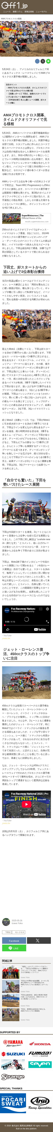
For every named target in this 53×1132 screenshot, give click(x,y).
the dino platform (29, 1129)
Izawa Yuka (16, 46)
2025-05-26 (16, 43)
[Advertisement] (23, 858)
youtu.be (6, 638)
